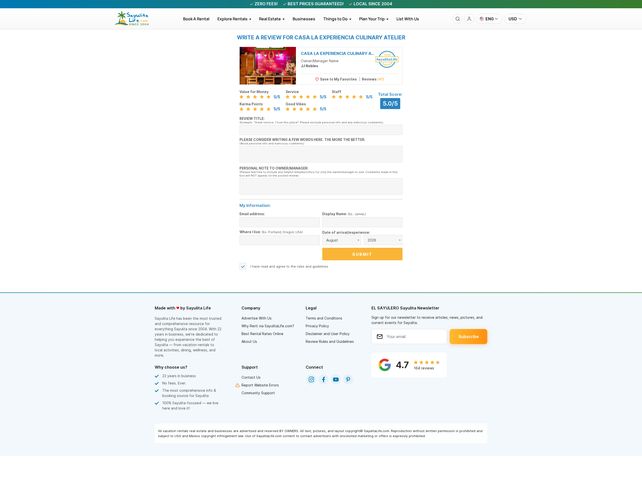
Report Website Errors (260, 385)
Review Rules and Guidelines (330, 341)
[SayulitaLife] (134, 24)
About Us (249, 341)
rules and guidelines (312, 266)
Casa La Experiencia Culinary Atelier (338, 53)
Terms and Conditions (324, 318)
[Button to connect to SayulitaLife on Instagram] (311, 379)
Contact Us (251, 377)
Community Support (258, 393)
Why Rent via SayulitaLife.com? (268, 326)
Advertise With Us (257, 318)
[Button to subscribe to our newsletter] (468, 336)
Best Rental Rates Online (262, 334)
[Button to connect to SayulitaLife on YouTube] (336, 379)
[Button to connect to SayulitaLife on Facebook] (323, 379)
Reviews (372, 79)
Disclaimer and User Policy (328, 334)
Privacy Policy (317, 326)
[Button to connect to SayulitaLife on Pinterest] (348, 379)
